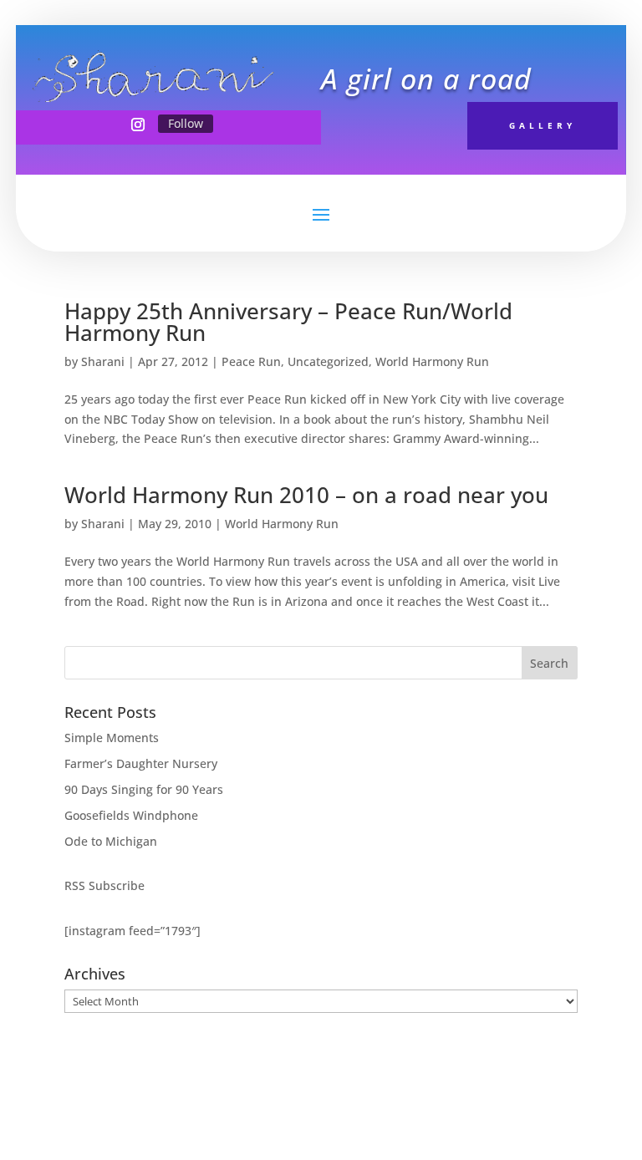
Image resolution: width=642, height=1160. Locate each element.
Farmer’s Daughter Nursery (140, 763)
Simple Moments (111, 737)
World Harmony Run (432, 361)
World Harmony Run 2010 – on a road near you (306, 495)
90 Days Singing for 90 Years (143, 789)
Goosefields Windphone (131, 815)
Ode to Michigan (110, 841)
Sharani (103, 361)
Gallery (542, 125)
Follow (185, 123)
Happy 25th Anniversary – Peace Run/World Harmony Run (288, 322)
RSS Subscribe (104, 885)
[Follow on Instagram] (138, 124)
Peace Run (251, 361)
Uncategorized (328, 361)
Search (549, 663)
